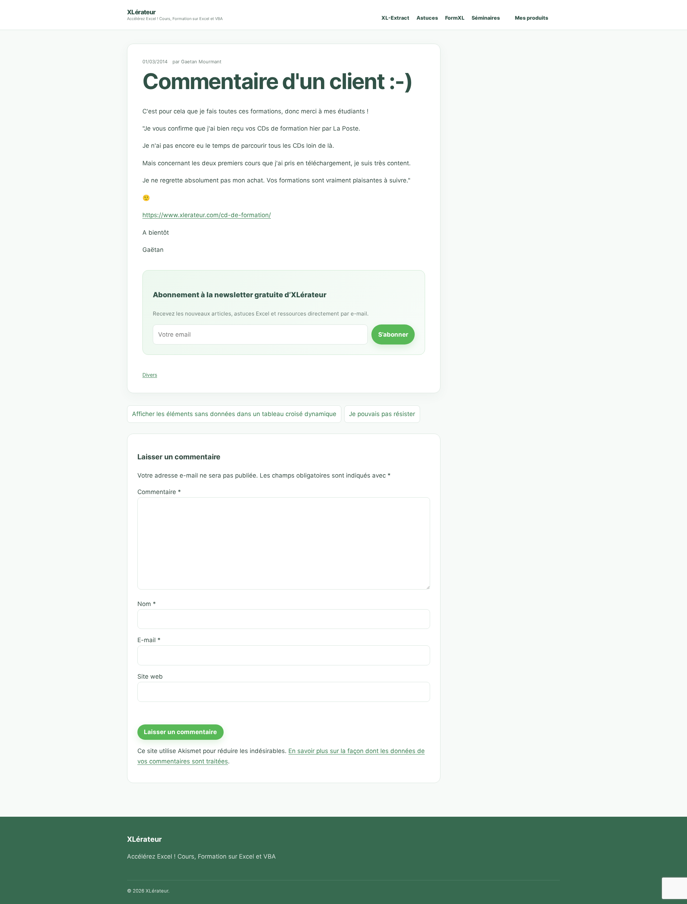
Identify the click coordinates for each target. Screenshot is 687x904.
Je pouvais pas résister (382, 413)
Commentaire (159, 491)
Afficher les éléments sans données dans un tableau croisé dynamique (234, 413)
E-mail (149, 640)
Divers (149, 375)
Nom (146, 603)
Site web (150, 676)
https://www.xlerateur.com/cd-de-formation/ (206, 215)
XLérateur (141, 12)
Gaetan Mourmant (201, 61)
